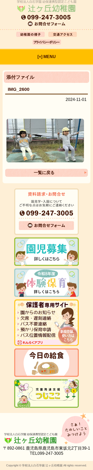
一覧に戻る (44, 172)
